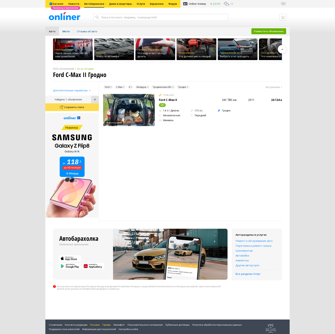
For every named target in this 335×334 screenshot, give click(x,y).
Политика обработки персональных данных (217, 324)
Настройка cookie (128, 329)
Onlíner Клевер (197, 3)
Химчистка (242, 260)
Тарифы (106, 324)
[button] (282, 49)
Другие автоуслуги (247, 265)
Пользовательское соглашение (145, 324)
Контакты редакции (76, 324)
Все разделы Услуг (248, 274)
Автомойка (242, 255)
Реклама (95, 324)
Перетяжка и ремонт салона (253, 245)
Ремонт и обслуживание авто (254, 241)
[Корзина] (282, 17)
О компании (55, 324)
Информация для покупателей (99, 329)
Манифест (119, 324)
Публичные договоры (177, 324)
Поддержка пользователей (64, 329)
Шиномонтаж (244, 250)
